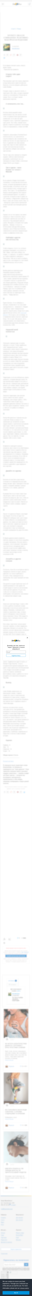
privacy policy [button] (24, 1288)
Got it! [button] (16, 1292)
